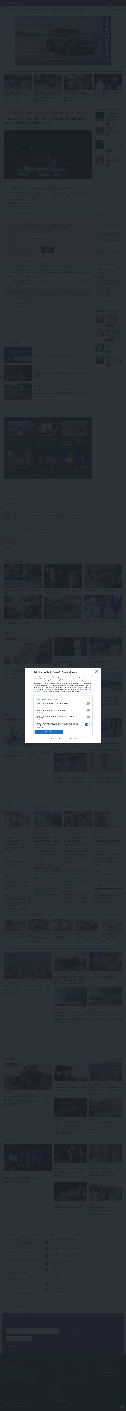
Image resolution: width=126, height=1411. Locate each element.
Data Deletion (52, 739)
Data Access (63, 739)
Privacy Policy (74, 739)
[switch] (87, 703)
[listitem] (63, 699)
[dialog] (63, 705)
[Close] (97, 672)
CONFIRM (48, 732)
